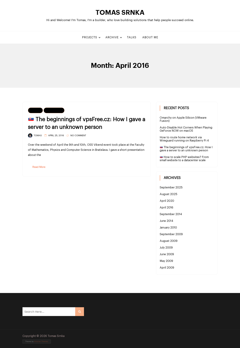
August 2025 (168, 194)
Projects (89, 37)
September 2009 (171, 234)
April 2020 (167, 200)
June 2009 (167, 254)
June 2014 (166, 221)
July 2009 (166, 247)
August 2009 (168, 241)
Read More (38, 167)
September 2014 (171, 214)
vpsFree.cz (54, 110)
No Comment (78, 135)
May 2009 (166, 261)
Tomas (38, 135)
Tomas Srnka (120, 12)
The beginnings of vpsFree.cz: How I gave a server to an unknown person (186, 149)
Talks (131, 37)
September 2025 (171, 187)
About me (150, 37)
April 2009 (167, 267)
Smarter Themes (41, 341)
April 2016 (166, 207)
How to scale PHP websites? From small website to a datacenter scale (184, 159)
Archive (112, 37)
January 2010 (168, 227)
